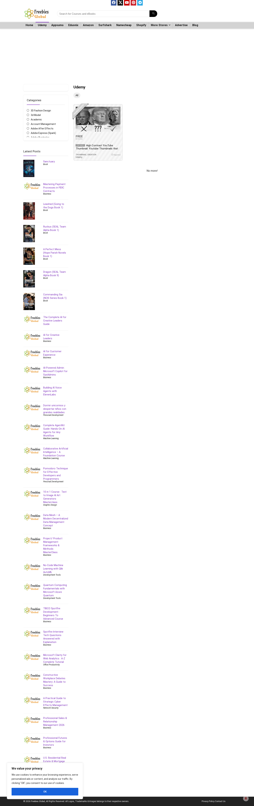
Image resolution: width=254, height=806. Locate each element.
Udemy (42, 25)
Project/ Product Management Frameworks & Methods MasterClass (52, 545)
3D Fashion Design (41, 110)
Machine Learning (51, 438)
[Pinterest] (133, 3)
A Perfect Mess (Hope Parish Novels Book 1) (54, 253)
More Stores (159, 25)
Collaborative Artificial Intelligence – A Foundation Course (55, 452)
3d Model (36, 115)
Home (29, 25)
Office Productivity (51, 664)
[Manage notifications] (246, 798)
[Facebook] (113, 3)
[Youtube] (127, 3)
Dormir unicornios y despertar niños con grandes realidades (54, 409)
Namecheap (123, 25)
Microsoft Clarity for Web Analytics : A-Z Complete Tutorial (55, 658)
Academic (36, 119)
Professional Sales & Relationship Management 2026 (55, 721)
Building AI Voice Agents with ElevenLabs (52, 391)
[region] (45, 781)
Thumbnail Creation (86, 155)
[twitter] (120, 3)
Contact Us (220, 801)
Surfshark (105, 25)
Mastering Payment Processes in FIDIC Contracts (54, 187)
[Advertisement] (127, 55)
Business (47, 194)
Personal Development (53, 415)
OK (45, 791)
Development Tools (52, 575)
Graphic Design (50, 505)
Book (45, 164)
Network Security (51, 708)
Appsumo (57, 25)
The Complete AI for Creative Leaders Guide (54, 320)
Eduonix (73, 25)
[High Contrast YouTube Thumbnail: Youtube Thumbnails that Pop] (98, 119)
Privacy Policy (208, 801)
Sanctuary (49, 161)
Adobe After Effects (42, 128)
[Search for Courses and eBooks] (153, 13)
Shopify (141, 25)
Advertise (181, 25)
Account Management (43, 124)
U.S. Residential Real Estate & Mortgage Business (54, 761)
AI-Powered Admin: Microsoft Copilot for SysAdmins (55, 371)
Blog (195, 25)
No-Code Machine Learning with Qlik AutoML (53, 568)
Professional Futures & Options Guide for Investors (55, 741)
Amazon (88, 25)
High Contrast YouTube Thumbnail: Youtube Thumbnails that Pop (97, 148)
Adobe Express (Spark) (43, 133)
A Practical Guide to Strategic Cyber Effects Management (55, 702)
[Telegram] (140, 3)
